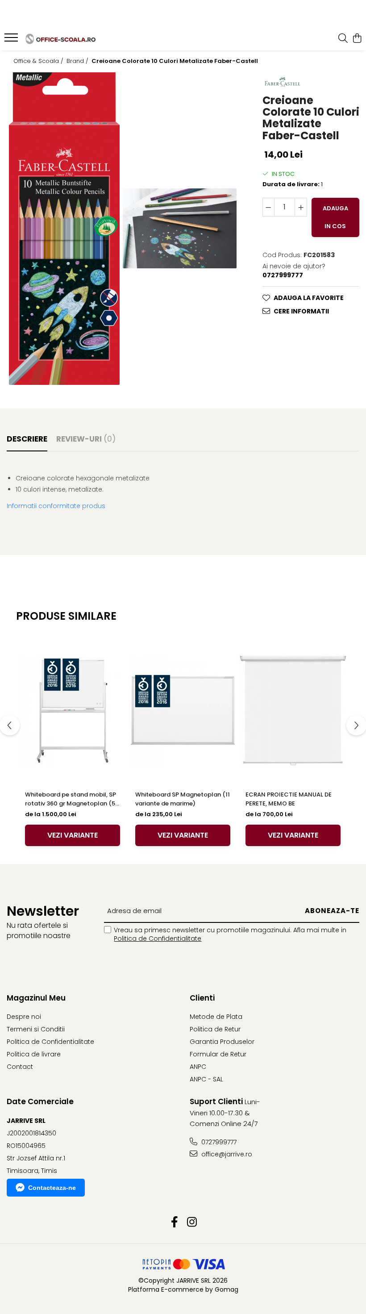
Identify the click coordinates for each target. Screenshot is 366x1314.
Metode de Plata (216, 1016)
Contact (20, 1066)
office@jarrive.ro (226, 1154)
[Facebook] (174, 1222)
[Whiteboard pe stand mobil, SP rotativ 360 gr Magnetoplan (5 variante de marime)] (72, 710)
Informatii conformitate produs (56, 505)
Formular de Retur (218, 1054)
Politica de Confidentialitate (157, 938)
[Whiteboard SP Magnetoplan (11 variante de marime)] (183, 710)
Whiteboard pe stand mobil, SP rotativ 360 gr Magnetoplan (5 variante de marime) (70, 799)
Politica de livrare (34, 1054)
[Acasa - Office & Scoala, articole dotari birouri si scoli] (60, 38)
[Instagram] (192, 1222)
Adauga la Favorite (309, 297)
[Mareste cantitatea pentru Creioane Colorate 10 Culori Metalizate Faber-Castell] (301, 207)
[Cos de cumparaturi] (357, 38)
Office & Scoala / (39, 61)
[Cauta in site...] (343, 38)
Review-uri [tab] (86, 439)
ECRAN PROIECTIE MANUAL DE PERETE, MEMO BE (288, 799)
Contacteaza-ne (52, 1187)
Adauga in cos (335, 217)
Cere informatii (301, 311)
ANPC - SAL (206, 1079)
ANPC (198, 1066)
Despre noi (24, 1016)
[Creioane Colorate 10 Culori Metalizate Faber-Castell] (64, 228)
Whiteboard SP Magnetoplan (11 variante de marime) (182, 799)
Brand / (78, 61)
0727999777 (218, 1142)
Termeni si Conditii (36, 1029)
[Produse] (12, 40)
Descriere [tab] (27, 439)
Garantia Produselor (222, 1041)
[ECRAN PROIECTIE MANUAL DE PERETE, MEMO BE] (293, 710)
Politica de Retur (215, 1029)
